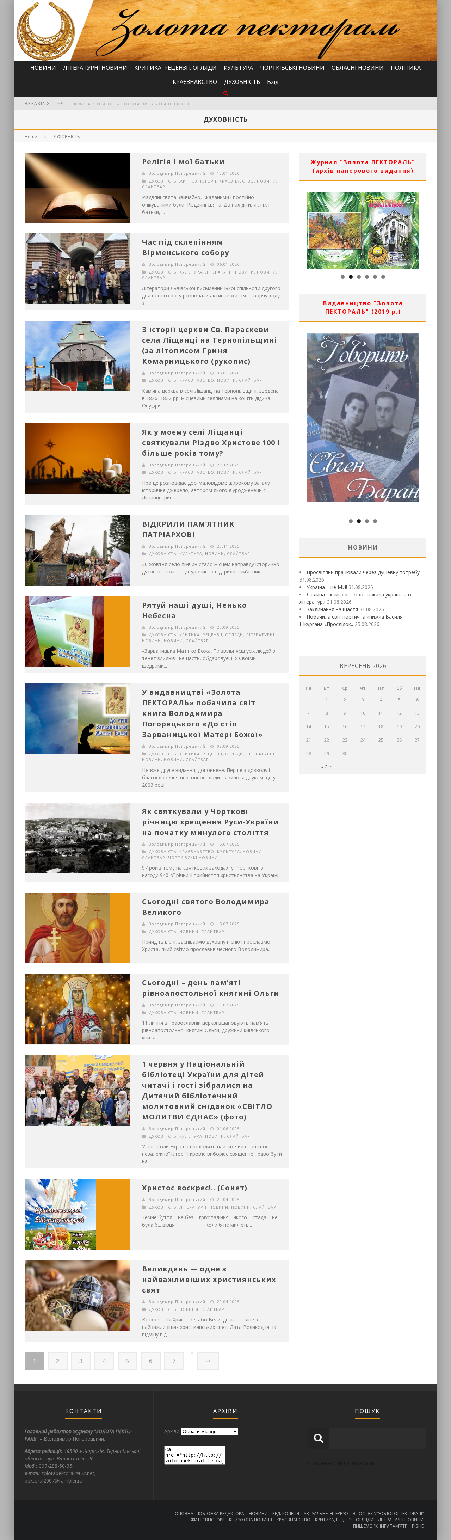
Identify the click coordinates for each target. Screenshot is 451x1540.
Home (31, 137)
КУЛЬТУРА (238, 68)
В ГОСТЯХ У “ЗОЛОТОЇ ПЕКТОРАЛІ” (388, 1513)
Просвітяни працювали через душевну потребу (363, 572)
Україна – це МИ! (327, 587)
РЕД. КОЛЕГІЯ (285, 1513)
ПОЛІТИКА (406, 68)
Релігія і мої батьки (183, 161)
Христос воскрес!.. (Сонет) (194, 1187)
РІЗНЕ (418, 1526)
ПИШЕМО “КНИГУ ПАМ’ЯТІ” (380, 1526)
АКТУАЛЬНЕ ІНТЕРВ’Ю (326, 1513)
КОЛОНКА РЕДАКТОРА (221, 1513)
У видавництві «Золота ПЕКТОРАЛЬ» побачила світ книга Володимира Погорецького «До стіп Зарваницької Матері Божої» (202, 713)
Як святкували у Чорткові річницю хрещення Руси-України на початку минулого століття (210, 821)
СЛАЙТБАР (153, 186)
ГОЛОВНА (183, 1513)
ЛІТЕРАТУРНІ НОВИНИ (95, 68)
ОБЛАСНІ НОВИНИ (358, 68)
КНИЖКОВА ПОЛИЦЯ (250, 1520)
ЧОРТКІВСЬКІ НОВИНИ (292, 68)
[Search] (225, 93)
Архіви (171, 1431)
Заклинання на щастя (332, 609)
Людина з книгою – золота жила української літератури (142, 102)
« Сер (327, 767)
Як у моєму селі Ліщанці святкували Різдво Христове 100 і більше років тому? (211, 442)
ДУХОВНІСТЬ (242, 82)
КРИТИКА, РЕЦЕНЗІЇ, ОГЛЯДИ (175, 68)
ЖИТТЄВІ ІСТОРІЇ (197, 181)
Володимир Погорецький (177, 173)
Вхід (273, 82)
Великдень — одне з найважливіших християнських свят (209, 1279)
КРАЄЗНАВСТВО (195, 82)
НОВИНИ (43, 68)
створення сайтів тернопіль (341, 1463)
